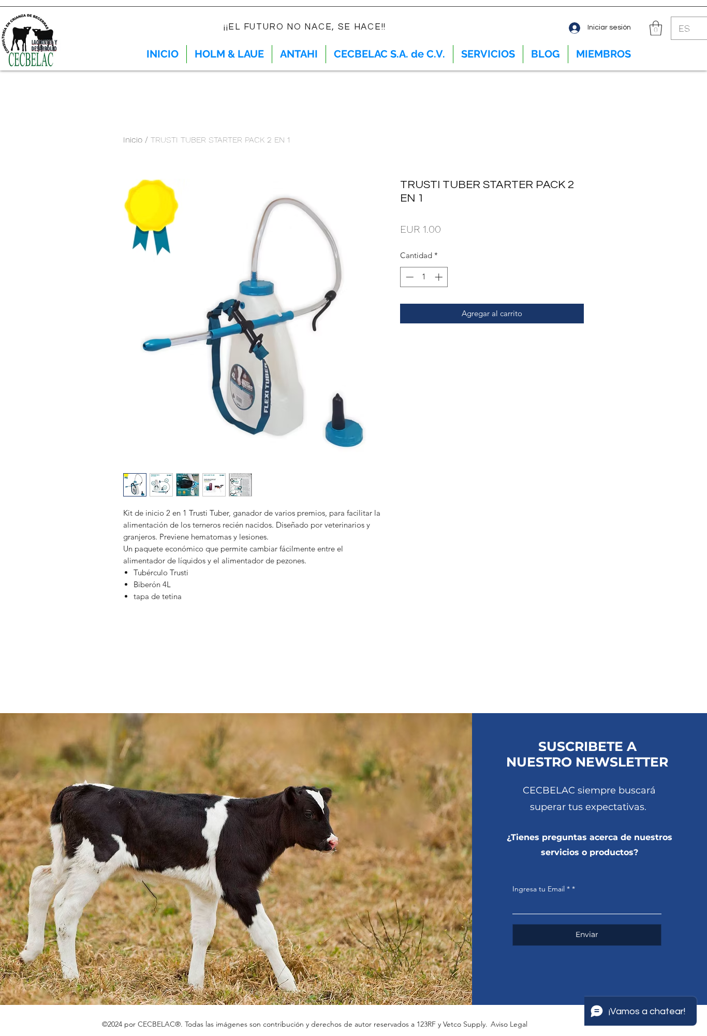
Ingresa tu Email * (541, 888)
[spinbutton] (424, 277)
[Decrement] (409, 277)
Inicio (132, 140)
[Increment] (440, 277)
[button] (656, 28)
